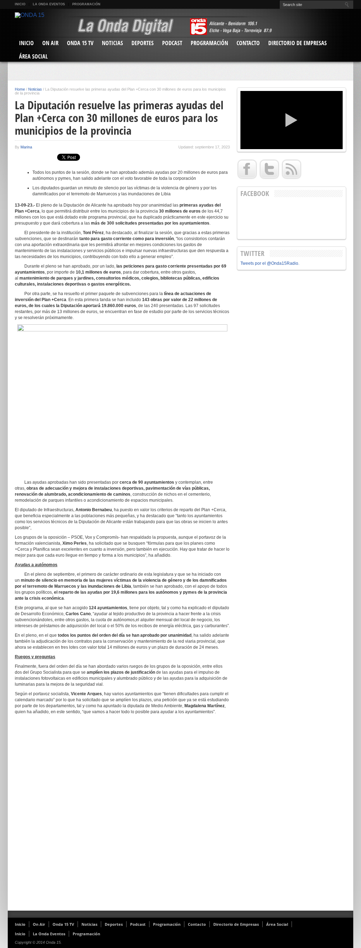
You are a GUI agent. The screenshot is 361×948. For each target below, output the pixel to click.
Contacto (248, 43)
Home (20, 89)
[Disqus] (122, 815)
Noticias (112, 43)
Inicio (20, 4)
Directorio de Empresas (297, 43)
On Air (50, 43)
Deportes (142, 43)
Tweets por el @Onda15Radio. (269, 263)
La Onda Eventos (49, 4)
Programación (86, 4)
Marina (26, 147)
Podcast (172, 43)
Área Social (33, 56)
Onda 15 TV (80, 43)
